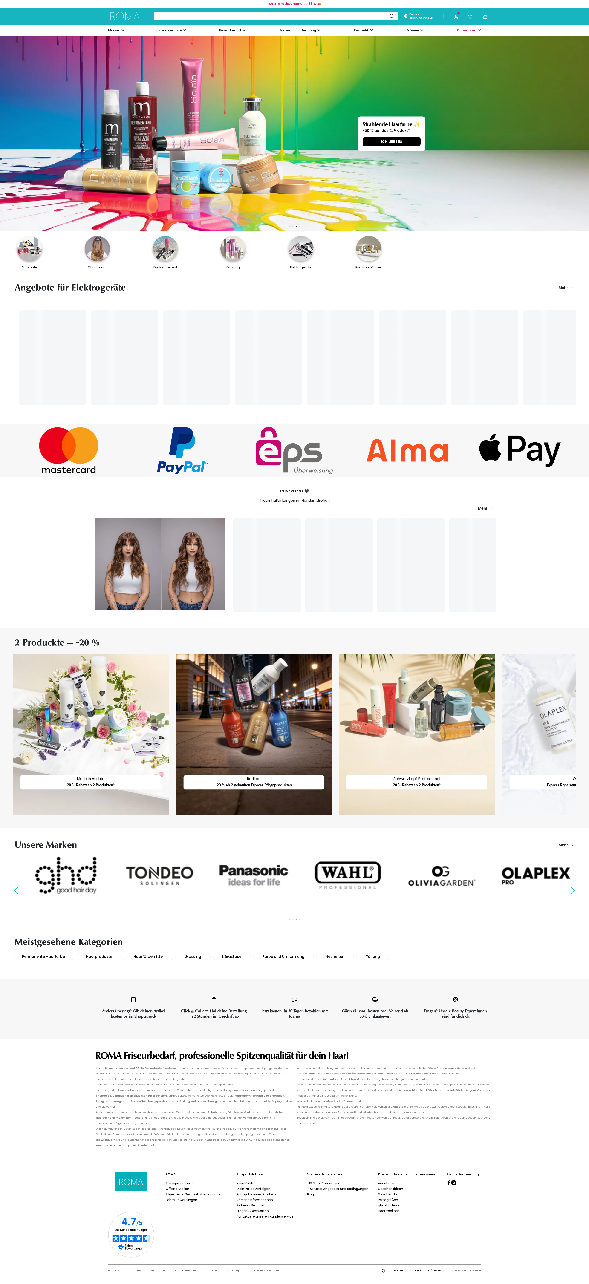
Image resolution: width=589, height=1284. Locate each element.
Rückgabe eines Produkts (257, 1194)
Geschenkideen (390, 1188)
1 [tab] (289, 226)
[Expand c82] (371, 30)
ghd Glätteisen (390, 1205)
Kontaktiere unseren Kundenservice (265, 1216)
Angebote (386, 1183)
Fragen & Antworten (253, 1211)
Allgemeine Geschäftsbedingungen (194, 1194)
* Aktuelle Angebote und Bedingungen (337, 1188)
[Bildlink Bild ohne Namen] (69, 450)
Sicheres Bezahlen (251, 1205)
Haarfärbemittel (148, 956)
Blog (310, 1194)
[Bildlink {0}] (294, 133)
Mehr (563, 287)
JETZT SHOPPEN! (125, 141)
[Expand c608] (479, 30)
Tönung (373, 956)
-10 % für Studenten (323, 1183)
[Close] (493, 4)
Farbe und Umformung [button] (297, 30)
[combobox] (276, 16)
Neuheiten (335, 956)
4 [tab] (299, 226)
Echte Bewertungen (181, 1200)
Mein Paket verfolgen (253, 1188)
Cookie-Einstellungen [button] (264, 1270)
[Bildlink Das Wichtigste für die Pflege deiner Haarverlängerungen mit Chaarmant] (160, 564)
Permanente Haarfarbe (43, 956)
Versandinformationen (255, 1200)
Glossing (193, 956)
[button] (456, 16)
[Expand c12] (318, 30)
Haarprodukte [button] (170, 30)
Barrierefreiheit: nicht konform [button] (196, 1270)
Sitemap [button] (234, 1270)
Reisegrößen (388, 1200)
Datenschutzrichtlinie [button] (149, 1270)
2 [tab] (292, 226)
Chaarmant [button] (466, 30)
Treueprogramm (179, 1183)
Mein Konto (245, 1183)
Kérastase (231, 956)
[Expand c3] (184, 30)
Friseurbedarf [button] (230, 30)
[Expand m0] (123, 30)
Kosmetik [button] (361, 30)
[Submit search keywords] (391, 16)
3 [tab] (296, 226)
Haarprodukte (99, 956)
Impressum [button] (116, 1270)
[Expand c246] (422, 30)
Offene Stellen (177, 1188)
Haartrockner (388, 1211)
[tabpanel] (294, 133)
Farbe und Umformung (283, 956)
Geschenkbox (389, 1194)
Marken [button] (114, 30)
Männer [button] (413, 30)
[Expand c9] (244, 30)
